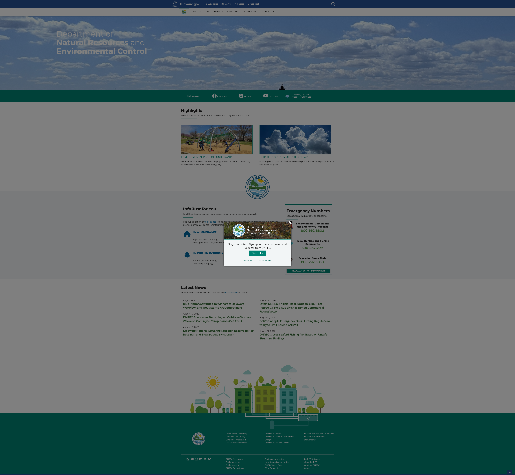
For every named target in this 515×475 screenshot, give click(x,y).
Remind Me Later (265, 260)
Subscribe (257, 253)
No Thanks (248, 260)
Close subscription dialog (291, 222)
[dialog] (257, 244)
